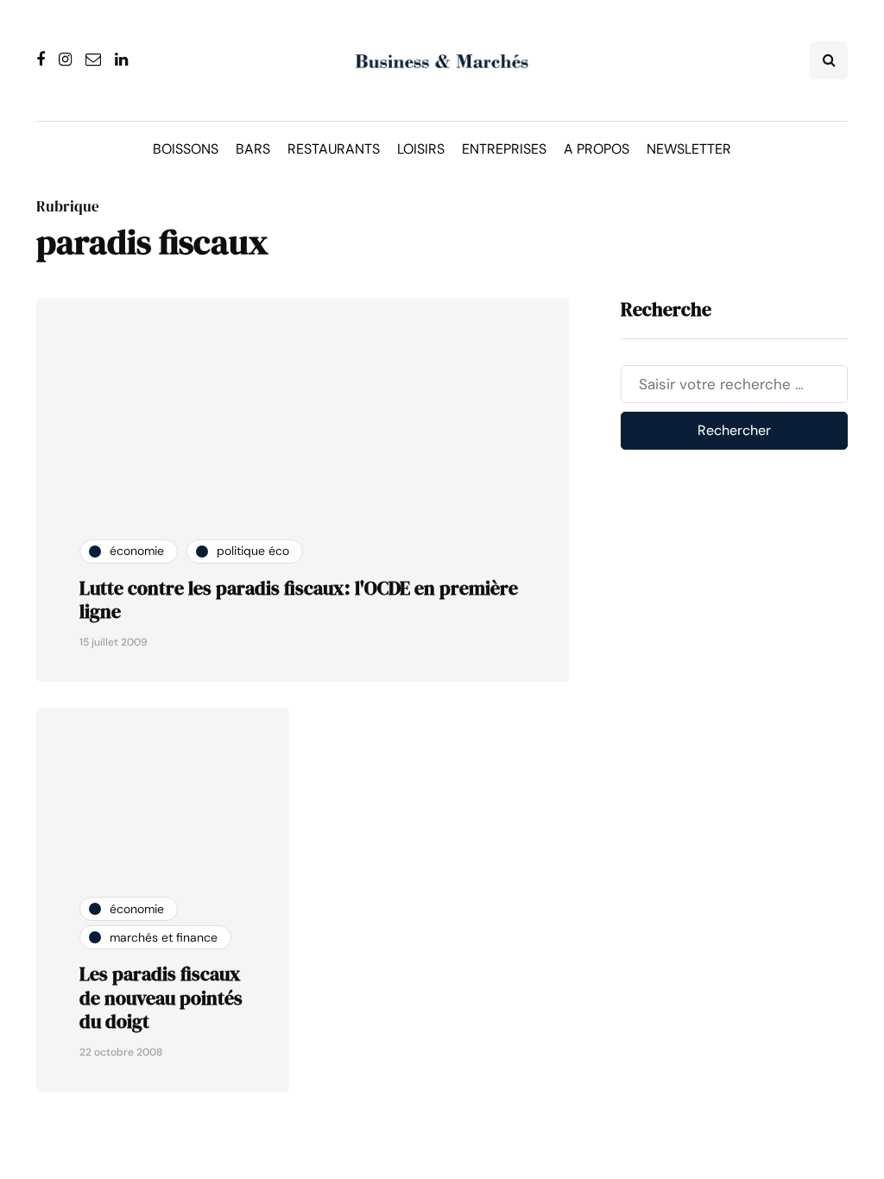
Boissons (185, 149)
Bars (253, 149)
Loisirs (421, 149)
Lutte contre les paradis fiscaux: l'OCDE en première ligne (298, 600)
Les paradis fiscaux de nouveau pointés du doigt (161, 997)
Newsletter (689, 149)
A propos (596, 149)
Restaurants (333, 149)
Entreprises (504, 149)
